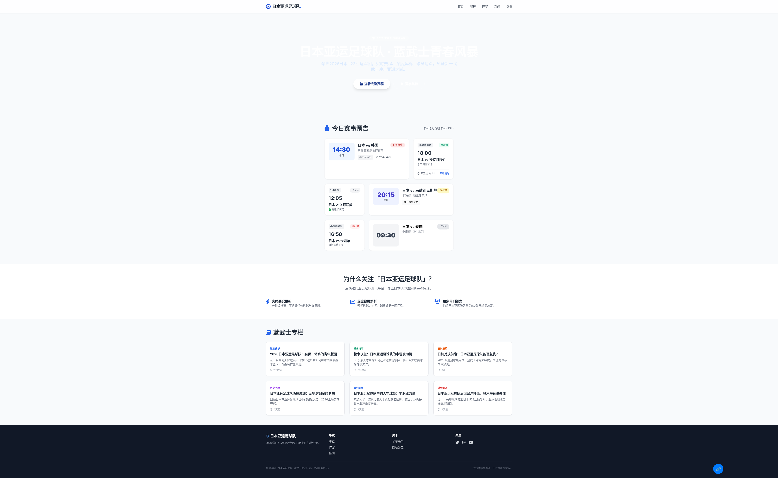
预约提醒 (444, 173)
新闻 (497, 6)
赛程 (473, 6)
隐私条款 (398, 447)
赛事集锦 (411, 84)
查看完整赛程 (374, 84)
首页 (461, 6)
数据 (509, 6)
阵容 (485, 6)
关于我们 (398, 441)
